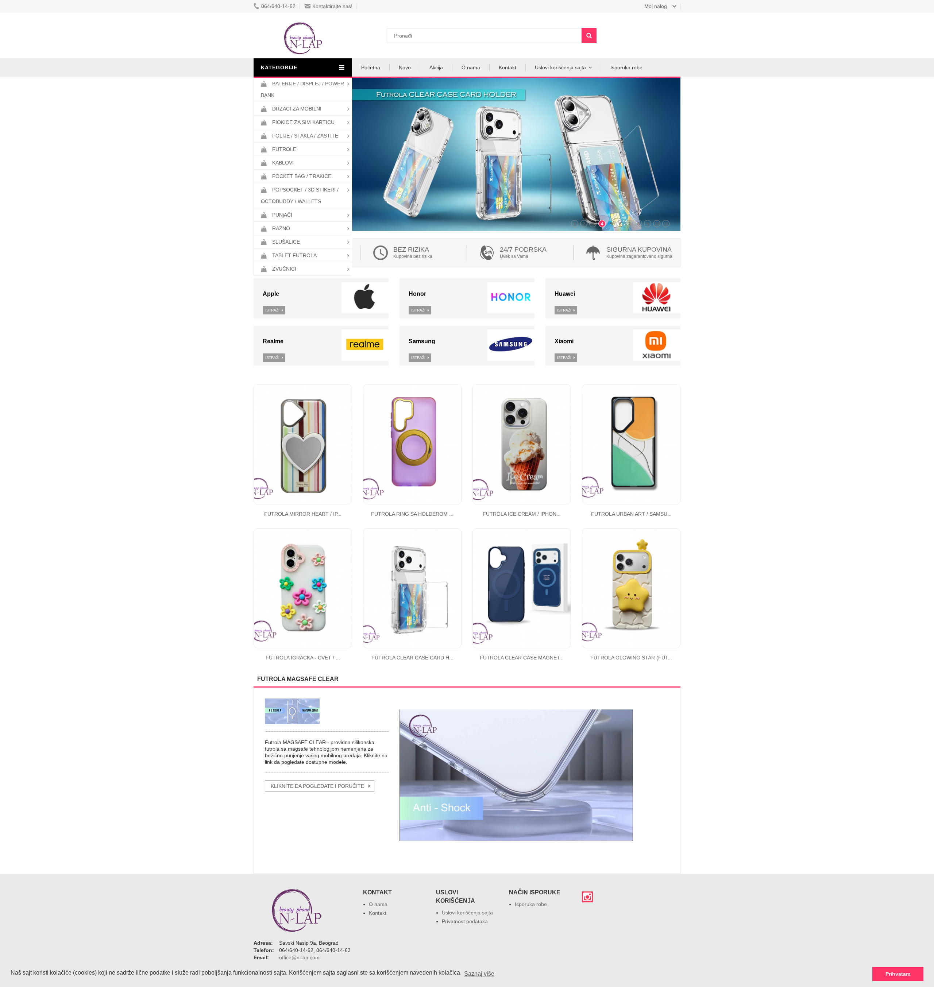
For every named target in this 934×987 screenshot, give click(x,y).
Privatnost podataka (465, 921)
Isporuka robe (626, 67)
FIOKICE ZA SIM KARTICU (303, 122)
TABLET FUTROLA (294, 255)
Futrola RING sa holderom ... (412, 514)
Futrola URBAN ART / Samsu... (631, 514)
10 (657, 224)
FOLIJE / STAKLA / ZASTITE (305, 136)
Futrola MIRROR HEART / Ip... (302, 514)
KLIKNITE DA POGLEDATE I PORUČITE (317, 786)
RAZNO (281, 228)
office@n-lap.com (299, 957)
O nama (471, 67)
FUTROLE (284, 149)
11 (666, 224)
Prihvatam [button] (897, 974)
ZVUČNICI (284, 269)
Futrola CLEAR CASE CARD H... (412, 658)
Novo (405, 67)
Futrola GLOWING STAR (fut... (631, 658)
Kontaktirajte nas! (332, 6)
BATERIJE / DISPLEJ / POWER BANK (302, 89)
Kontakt (507, 67)
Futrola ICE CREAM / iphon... (522, 514)
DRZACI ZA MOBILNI (296, 109)
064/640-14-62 (278, 6)
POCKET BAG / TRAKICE (301, 176)
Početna (370, 67)
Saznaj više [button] (479, 974)
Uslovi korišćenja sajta (560, 67)
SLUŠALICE (286, 242)
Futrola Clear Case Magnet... (522, 658)
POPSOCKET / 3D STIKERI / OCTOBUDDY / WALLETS (300, 195)
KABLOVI (283, 163)
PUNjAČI (282, 215)
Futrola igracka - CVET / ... (303, 658)
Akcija (436, 67)
